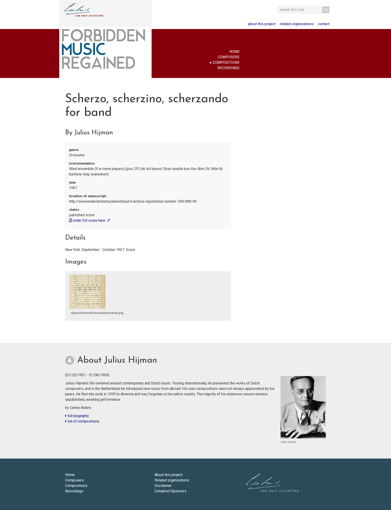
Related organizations (296, 24)
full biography (78, 416)
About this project (261, 24)
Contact (323, 24)
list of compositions (83, 421)
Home (234, 51)
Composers (228, 57)
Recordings (228, 68)
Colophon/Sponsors (170, 491)
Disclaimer (163, 485)
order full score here (89, 220)
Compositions (226, 62)
